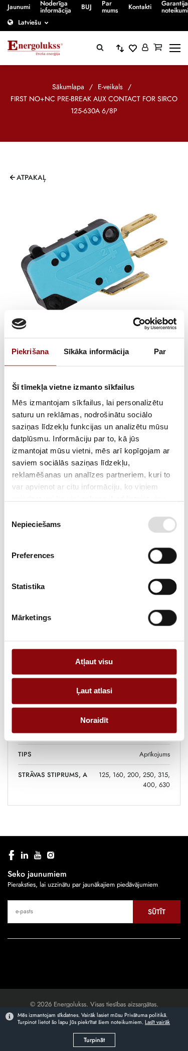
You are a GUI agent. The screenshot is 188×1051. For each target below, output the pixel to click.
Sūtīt (156, 912)
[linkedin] (25, 855)
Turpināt (94, 1039)
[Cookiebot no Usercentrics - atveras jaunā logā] (133, 323)
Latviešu (29, 22)
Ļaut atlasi (94, 691)
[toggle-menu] (174, 48)
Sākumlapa (68, 87)
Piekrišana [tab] (30, 351)
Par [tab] (160, 351)
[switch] (162, 556)
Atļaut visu (94, 661)
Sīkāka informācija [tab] (96, 351)
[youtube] (38, 855)
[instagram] (51, 855)
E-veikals (110, 87)
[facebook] (12, 855)
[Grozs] (157, 48)
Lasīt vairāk (157, 1022)
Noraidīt (94, 720)
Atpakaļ (31, 177)
